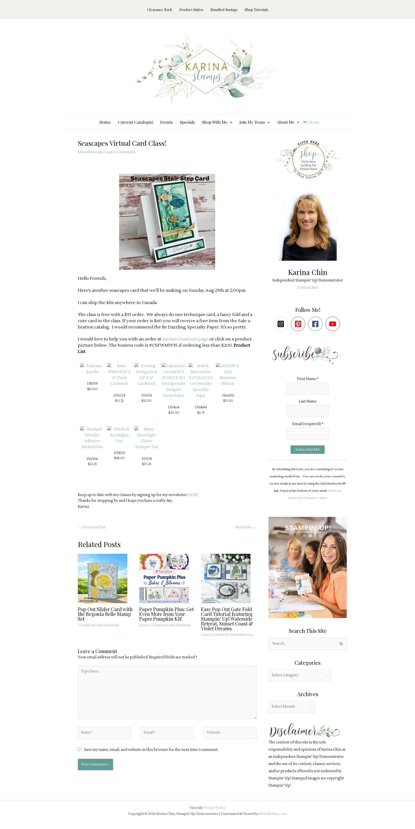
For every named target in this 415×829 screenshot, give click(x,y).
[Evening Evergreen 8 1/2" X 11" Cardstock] (146, 375)
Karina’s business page (185, 339)
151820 (119, 452)
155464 (173, 407)
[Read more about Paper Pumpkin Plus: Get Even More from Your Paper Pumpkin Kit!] (167, 578)
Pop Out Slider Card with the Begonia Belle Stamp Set (105, 614)
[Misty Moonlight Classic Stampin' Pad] (146, 438)
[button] (229, 122)
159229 (119, 395)
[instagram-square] (282, 324)
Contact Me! (308, 287)
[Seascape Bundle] (92, 369)
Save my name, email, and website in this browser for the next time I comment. (151, 749)
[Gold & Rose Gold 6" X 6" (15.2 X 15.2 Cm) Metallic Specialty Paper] (201, 381)
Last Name (308, 401)
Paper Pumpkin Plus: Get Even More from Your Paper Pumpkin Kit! (166, 614)
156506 (92, 458)
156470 (228, 395)
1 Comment (86, 625)
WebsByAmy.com (272, 814)
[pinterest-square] (299, 324)
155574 (146, 395)
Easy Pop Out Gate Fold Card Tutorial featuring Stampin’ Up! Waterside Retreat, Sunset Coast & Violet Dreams (227, 618)
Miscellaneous (90, 152)
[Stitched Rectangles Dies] (119, 435)
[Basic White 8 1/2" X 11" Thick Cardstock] (119, 375)
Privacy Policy (215, 808)
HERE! (193, 495)
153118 (146, 458)
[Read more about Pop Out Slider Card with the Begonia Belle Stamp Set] (105, 578)
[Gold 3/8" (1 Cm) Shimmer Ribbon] (228, 375)
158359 (92, 383)
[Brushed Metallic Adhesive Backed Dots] (92, 438)
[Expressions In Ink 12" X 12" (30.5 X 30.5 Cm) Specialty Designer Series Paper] (174, 381)
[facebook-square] (316, 324)
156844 (201, 407)
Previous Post (92, 527)
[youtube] (333, 324)
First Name (307, 379)
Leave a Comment (120, 152)
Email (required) (307, 424)
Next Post (245, 527)
